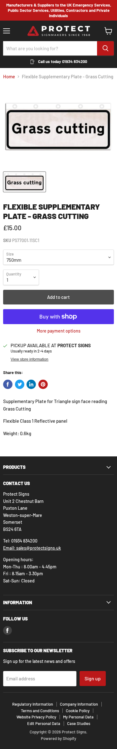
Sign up (93, 678)
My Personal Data (78, 716)
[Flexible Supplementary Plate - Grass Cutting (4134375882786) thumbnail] (24, 182)
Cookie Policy (78, 710)
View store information (29, 359)
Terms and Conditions (40, 710)
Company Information (79, 704)
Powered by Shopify (58, 738)
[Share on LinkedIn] (31, 384)
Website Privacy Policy (36, 716)
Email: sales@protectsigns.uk (32, 548)
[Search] (105, 48)
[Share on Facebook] (7, 384)
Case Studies (78, 723)
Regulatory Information (32, 704)
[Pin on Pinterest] (43, 384)
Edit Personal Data (43, 723)
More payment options (58, 330)
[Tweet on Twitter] (19, 384)
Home (9, 76)
